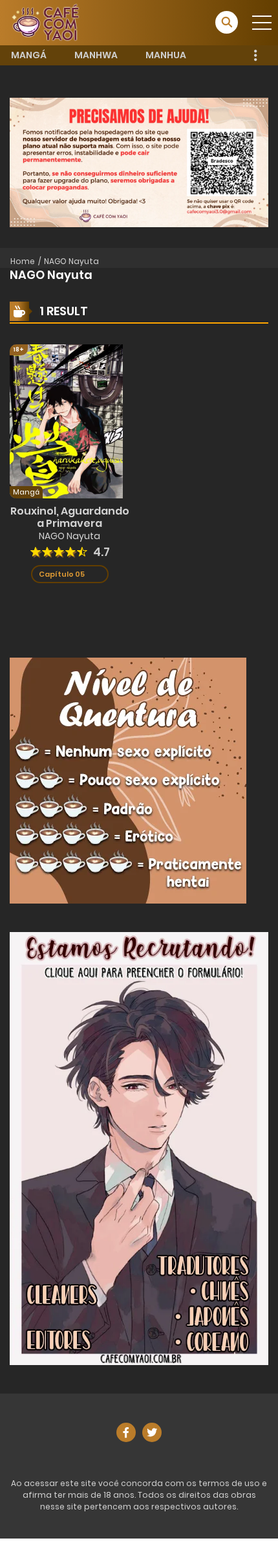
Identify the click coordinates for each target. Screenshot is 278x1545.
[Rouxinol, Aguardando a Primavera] (66, 420)
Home (22, 261)
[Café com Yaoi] (45, 22)
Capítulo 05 (62, 574)
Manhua (165, 55)
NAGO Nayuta (71, 261)
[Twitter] (152, 1432)
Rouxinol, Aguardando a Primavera (69, 517)
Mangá (29, 55)
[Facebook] (126, 1432)
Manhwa (96, 55)
